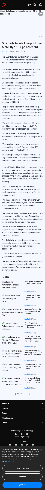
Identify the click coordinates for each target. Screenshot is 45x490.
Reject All (22, 477)
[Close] (41, 449)
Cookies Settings (22, 468)
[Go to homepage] (4, 5)
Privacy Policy (10, 461)
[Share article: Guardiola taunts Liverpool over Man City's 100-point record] (40, 14)
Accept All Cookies (22, 485)
